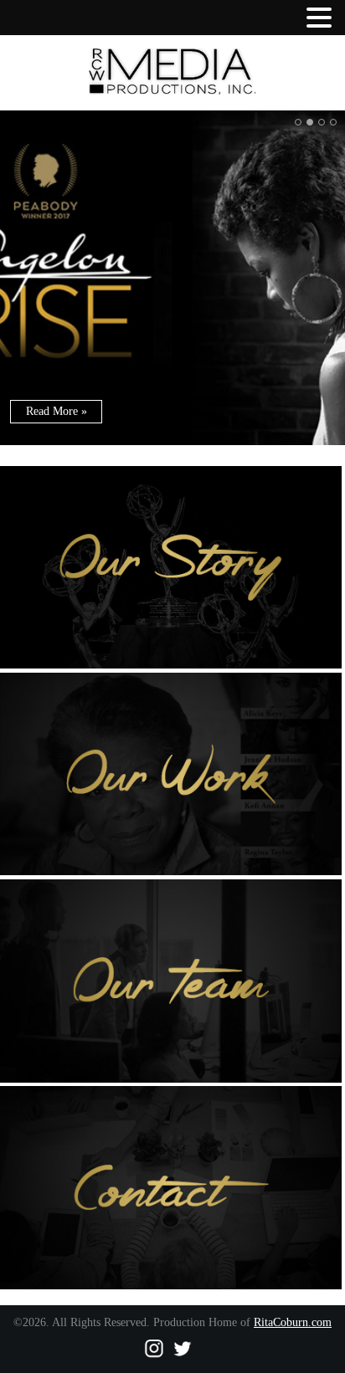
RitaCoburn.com (293, 1322)
